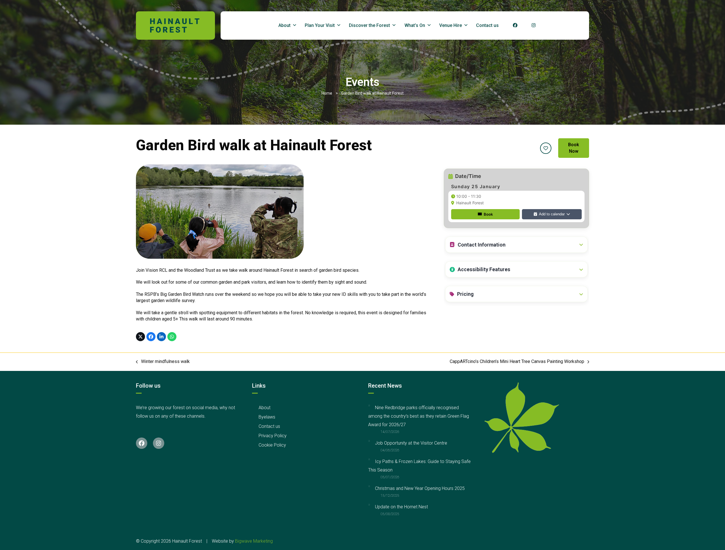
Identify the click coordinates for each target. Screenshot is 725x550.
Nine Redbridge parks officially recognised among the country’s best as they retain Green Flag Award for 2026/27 (418, 416)
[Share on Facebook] (150, 336)
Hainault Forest (470, 202)
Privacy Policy (273, 435)
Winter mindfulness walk (163, 362)
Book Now (573, 148)
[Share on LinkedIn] (161, 336)
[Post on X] (140, 336)
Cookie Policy (272, 445)
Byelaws (267, 417)
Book (488, 214)
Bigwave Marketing (254, 541)
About (264, 407)
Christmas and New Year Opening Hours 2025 (420, 488)
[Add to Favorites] (545, 148)
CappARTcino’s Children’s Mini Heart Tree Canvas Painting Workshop (517, 362)
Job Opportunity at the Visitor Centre (411, 443)
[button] (516, 245)
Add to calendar (552, 214)
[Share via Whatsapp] (171, 336)
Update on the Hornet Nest (401, 506)
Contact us (269, 426)
